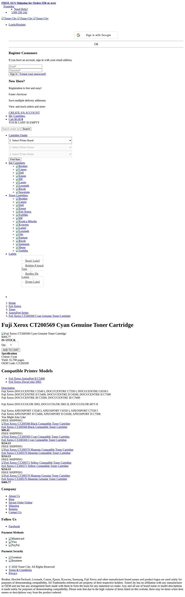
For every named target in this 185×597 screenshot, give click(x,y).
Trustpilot (8, 6)
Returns (13, 509)
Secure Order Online (20, 502)
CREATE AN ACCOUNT (24, 112)
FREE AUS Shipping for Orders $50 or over (28, 3)
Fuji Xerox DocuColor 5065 (25, 381)
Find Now (15, 159)
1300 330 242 (19, 12)
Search (26, 129)
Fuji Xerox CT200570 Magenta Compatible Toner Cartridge (35, 452)
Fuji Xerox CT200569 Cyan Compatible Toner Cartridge (34, 439)
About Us (14, 496)
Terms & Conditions (20, 570)
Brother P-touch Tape (32, 267)
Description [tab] (8, 387)
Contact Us (15, 512)
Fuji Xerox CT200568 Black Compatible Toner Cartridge (34, 426)
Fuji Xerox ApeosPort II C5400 (27, 378)
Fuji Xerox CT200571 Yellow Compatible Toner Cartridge (34, 465)
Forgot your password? (33, 73)
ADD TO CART (11, 350)
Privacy (13, 573)
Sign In (14, 74)
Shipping (14, 505)
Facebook (14, 526)
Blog (11, 499)
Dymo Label (32, 281)
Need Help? (21, 9)
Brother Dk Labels (29, 275)
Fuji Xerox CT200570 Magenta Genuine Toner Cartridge (34, 478)
